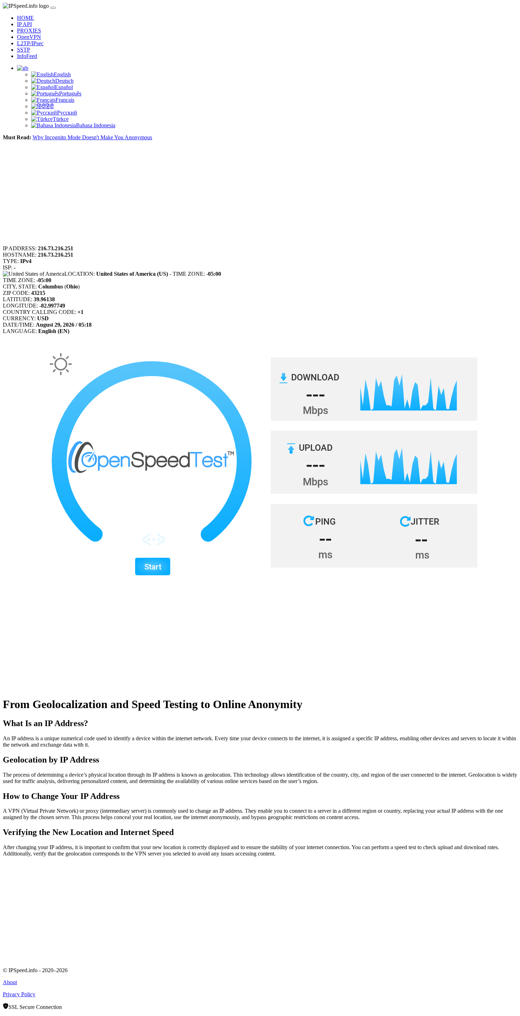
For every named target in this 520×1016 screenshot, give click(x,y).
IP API (24, 24)
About (10, 982)
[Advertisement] (215, 195)
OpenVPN (29, 37)
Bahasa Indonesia (95, 125)
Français (65, 100)
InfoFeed (27, 56)
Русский (67, 113)
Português (70, 93)
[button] (22, 68)
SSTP (23, 50)
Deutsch (64, 81)
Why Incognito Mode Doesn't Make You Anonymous (92, 137)
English (62, 74)
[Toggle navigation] (53, 8)
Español (64, 87)
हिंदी (49, 106)
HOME (25, 18)
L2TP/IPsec (30, 43)
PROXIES (29, 31)
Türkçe (61, 119)
